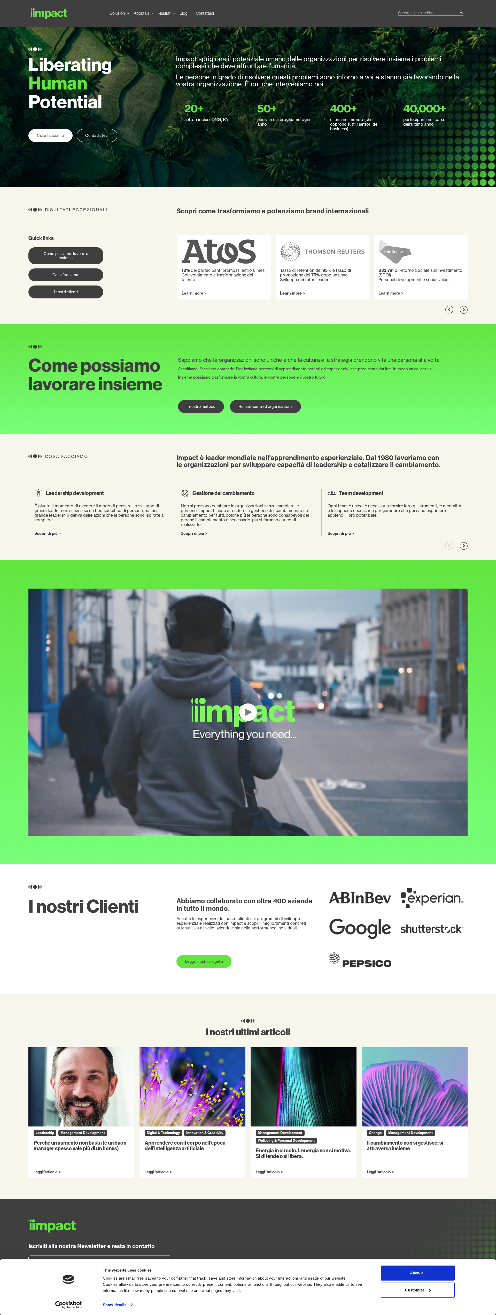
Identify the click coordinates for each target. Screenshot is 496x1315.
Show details (114, 1305)
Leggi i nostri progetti (204, 961)
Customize (414, 1290)
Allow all (417, 1273)
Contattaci (205, 13)
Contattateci (97, 135)
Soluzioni (118, 13)
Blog (184, 13)
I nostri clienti (66, 292)
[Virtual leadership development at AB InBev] (360, 898)
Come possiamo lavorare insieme (66, 255)
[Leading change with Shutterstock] (432, 929)
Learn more (192, 293)
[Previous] (449, 310)
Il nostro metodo (201, 406)
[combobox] (428, 12)
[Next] (464, 310)
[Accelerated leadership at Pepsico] (360, 960)
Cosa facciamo (50, 135)
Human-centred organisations (265, 406)
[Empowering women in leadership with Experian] (432, 898)
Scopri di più (46, 533)
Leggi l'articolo (46, 1172)
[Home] (65, 13)
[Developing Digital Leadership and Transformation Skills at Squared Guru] (360, 929)
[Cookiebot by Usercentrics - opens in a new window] (68, 1305)
